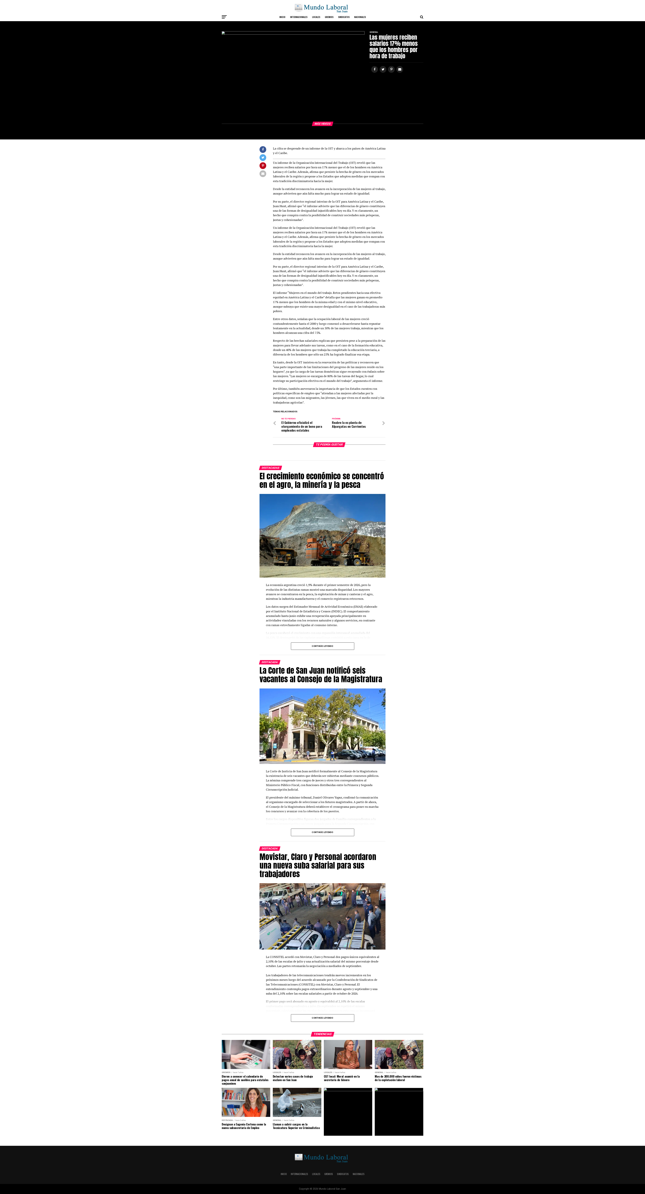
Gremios (329, 17)
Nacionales (360, 17)
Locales (316, 17)
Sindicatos (344, 17)
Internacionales (298, 17)
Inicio (282, 17)
